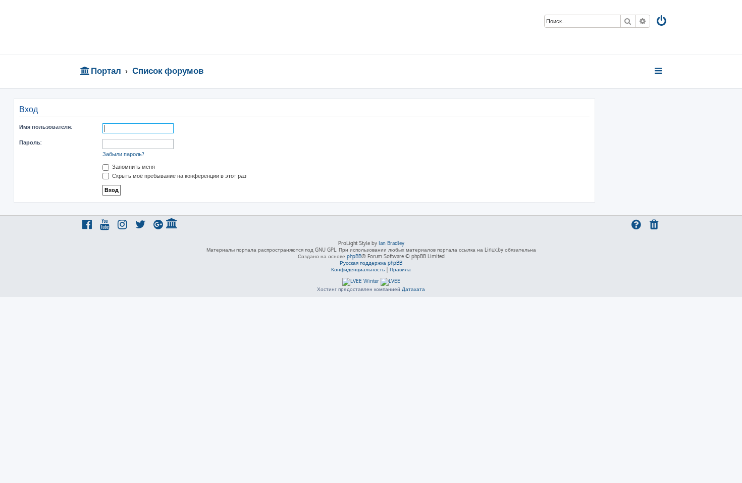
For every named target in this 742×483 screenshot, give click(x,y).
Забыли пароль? (123, 154)
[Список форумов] (153, 27)
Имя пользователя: (45, 126)
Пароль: (30, 142)
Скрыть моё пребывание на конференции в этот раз (178, 175)
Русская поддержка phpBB (371, 263)
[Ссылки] (659, 71)
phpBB (354, 256)
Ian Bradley (391, 243)
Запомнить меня (133, 166)
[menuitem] (662, 22)
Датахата (413, 289)
